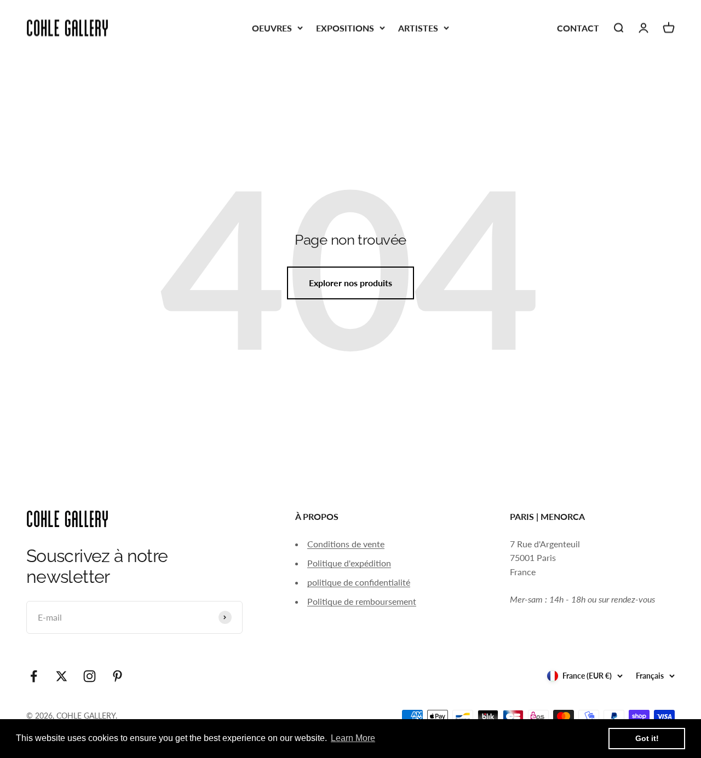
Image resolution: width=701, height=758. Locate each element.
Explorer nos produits (350, 282)
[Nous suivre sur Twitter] (61, 676)
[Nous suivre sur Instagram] (89, 676)
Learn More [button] (353, 738)
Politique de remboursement (361, 601)
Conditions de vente (345, 544)
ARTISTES (418, 27)
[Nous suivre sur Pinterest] (117, 676)
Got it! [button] (647, 738)
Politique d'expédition (349, 563)
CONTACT (578, 27)
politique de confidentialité (358, 582)
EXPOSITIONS (345, 27)
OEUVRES (272, 27)
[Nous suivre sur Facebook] (33, 676)
